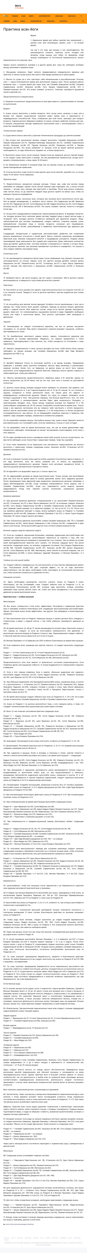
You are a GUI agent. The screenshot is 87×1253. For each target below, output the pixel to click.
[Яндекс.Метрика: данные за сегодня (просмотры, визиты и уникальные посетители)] (3, 1249)
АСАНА (7, 1224)
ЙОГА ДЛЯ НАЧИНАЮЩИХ (18, 1224)
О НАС (23, 16)
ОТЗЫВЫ (35, 1238)
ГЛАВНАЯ (15, 16)
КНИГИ (31, 16)
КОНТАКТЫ (72, 16)
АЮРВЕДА (63, 1238)
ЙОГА (18, 6)
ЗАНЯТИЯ (20, 1238)
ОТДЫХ (6, 1240)
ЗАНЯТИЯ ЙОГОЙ (44, 16)
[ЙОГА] (5, 16)
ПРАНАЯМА (77, 1238)
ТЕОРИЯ (47, 1238)
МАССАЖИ (59, 16)
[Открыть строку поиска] (81, 16)
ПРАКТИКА (30, 1224)
